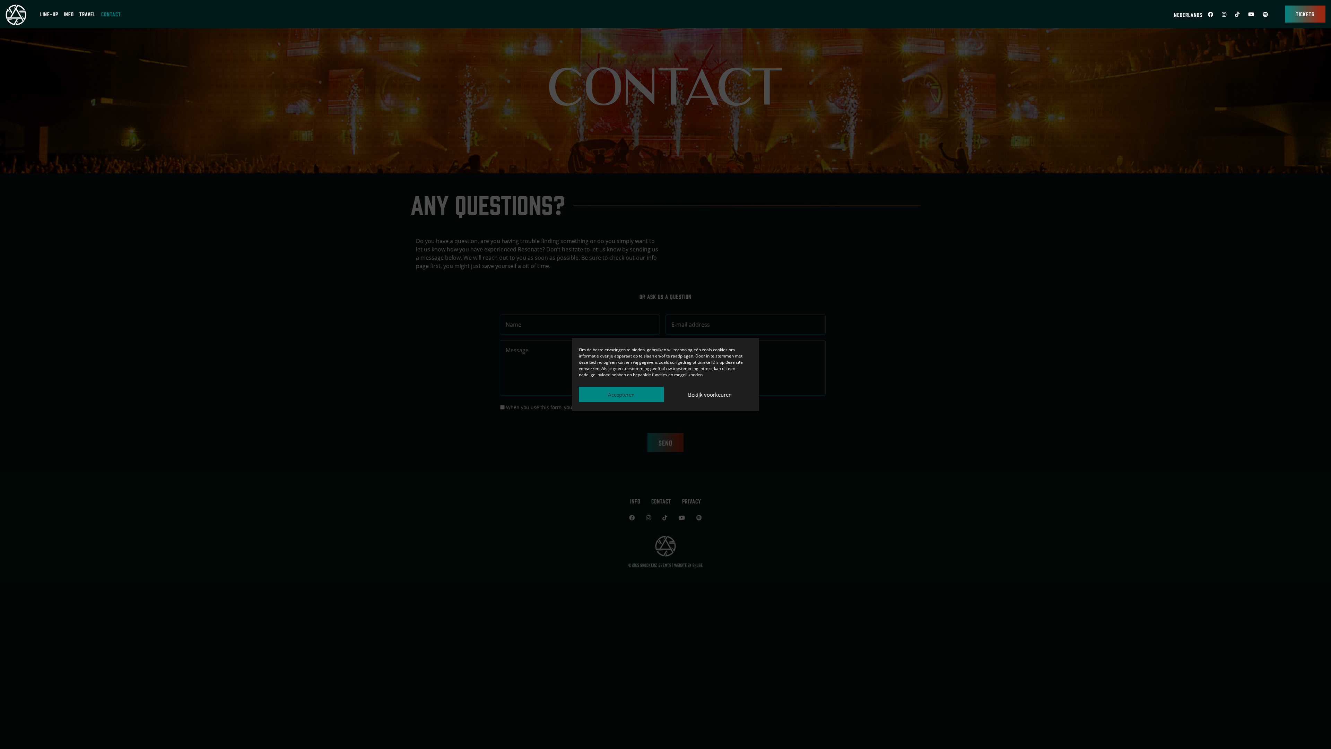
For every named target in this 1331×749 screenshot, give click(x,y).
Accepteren (621, 394)
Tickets (1305, 14)
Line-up (49, 14)
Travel (87, 14)
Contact (111, 14)
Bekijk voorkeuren (710, 394)
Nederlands (1188, 14)
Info (69, 14)
